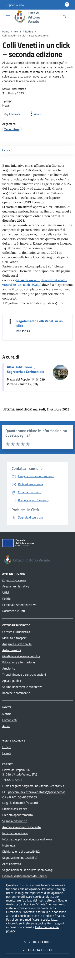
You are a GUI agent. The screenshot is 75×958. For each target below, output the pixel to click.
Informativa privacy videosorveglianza (27, 839)
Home (5, 31)
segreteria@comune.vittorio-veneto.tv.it (38, 786)
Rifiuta (40, 942)
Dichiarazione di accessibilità (21, 851)
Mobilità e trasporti (14, 638)
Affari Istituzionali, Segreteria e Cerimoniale (25, 369)
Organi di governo (14, 580)
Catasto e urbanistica (16, 631)
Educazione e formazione (18, 662)
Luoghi (6, 747)
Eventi (6, 753)
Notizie (29, 31)
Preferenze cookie (34, 923)
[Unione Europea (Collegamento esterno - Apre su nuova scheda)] (37, 543)
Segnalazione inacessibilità (19, 857)
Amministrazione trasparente (21, 827)
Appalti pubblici (12, 680)
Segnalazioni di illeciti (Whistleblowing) (27, 870)
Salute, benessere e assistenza (22, 686)
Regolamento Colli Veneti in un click (39, 323)
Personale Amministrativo (19, 604)
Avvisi (6, 726)
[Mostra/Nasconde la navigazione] (7, 17)
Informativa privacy (15, 833)
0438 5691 (14, 779)
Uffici (5, 592)
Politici (6, 598)
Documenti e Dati (13, 610)
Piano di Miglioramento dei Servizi (24, 876)
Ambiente (8, 668)
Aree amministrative (15, 586)
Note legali (9, 845)
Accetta (40, 950)
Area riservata (11, 863)
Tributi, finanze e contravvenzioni (24, 674)
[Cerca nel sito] (64, 17)
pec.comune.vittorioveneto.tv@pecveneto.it (36, 792)
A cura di (7, 150)
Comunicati (9, 720)
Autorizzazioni (11, 650)
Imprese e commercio (16, 693)
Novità (17, 31)
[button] (15, 4)
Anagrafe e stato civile (17, 644)
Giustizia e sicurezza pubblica (21, 656)
